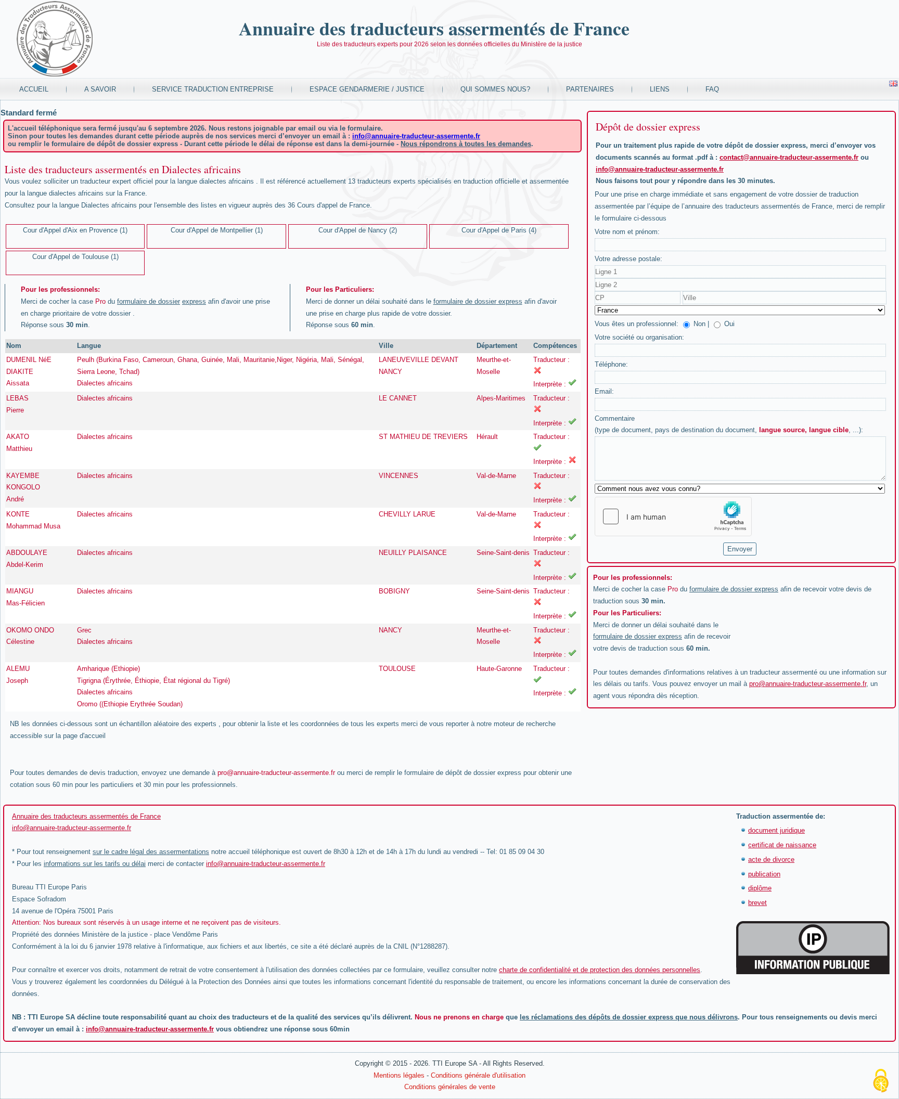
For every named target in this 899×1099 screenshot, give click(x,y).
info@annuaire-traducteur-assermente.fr (416, 136)
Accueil (33, 89)
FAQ (712, 89)
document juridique (776, 830)
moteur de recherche (525, 724)
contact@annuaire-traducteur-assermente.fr (789, 157)
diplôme (760, 888)
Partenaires (590, 89)
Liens (660, 89)
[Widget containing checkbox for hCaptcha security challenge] (673, 516)
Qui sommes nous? (495, 89)
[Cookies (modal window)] (881, 1081)
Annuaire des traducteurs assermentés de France (434, 28)
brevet (757, 903)
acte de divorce (771, 859)
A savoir (100, 89)
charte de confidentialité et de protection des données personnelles (599, 970)
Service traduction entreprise (213, 89)
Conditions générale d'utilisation (478, 1075)
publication (764, 874)
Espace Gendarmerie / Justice (367, 89)
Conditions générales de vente (449, 1087)
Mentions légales (399, 1075)
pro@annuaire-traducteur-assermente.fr (276, 773)
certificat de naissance (782, 845)
